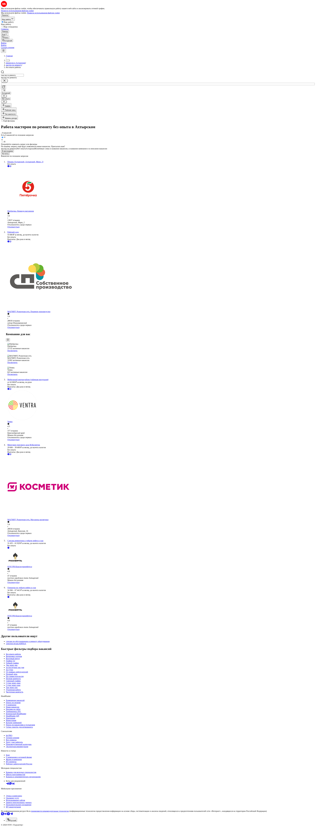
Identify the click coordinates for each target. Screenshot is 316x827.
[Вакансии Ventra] (160, 405)
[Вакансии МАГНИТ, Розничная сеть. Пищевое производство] (160, 277)
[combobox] (12, 75)
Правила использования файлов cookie (43, 13)
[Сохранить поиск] (3, 87)
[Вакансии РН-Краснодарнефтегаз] (160, 557)
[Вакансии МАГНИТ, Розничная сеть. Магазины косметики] (160, 487)
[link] (5, 37)
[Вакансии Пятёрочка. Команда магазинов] (160, 189)
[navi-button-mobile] (3, 51)
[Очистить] (4, 81)
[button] (3, 43)
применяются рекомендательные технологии (50, 811)
